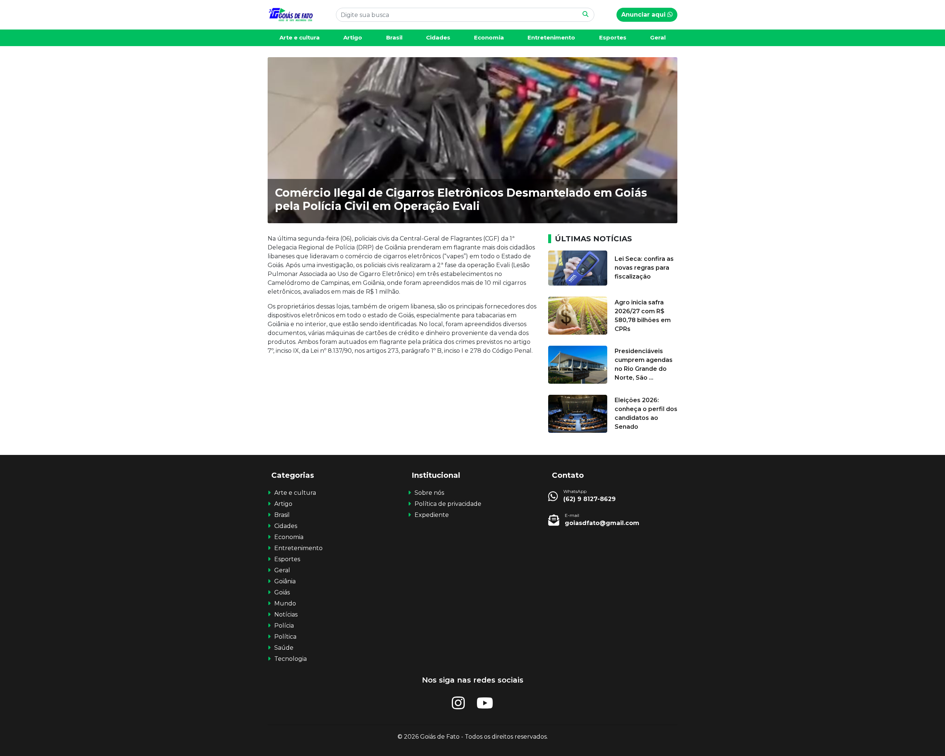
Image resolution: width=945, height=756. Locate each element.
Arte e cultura (299, 37)
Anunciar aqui (644, 14)
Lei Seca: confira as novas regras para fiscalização (644, 267)
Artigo (352, 37)
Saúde (283, 647)
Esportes (612, 37)
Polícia (284, 625)
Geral (658, 37)
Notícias (286, 614)
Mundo (285, 603)
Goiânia (285, 581)
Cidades (438, 37)
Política (285, 636)
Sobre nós (429, 492)
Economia (489, 37)
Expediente (432, 514)
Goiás (282, 592)
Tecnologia (290, 658)
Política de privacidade (448, 503)
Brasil (394, 37)
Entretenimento (551, 37)
